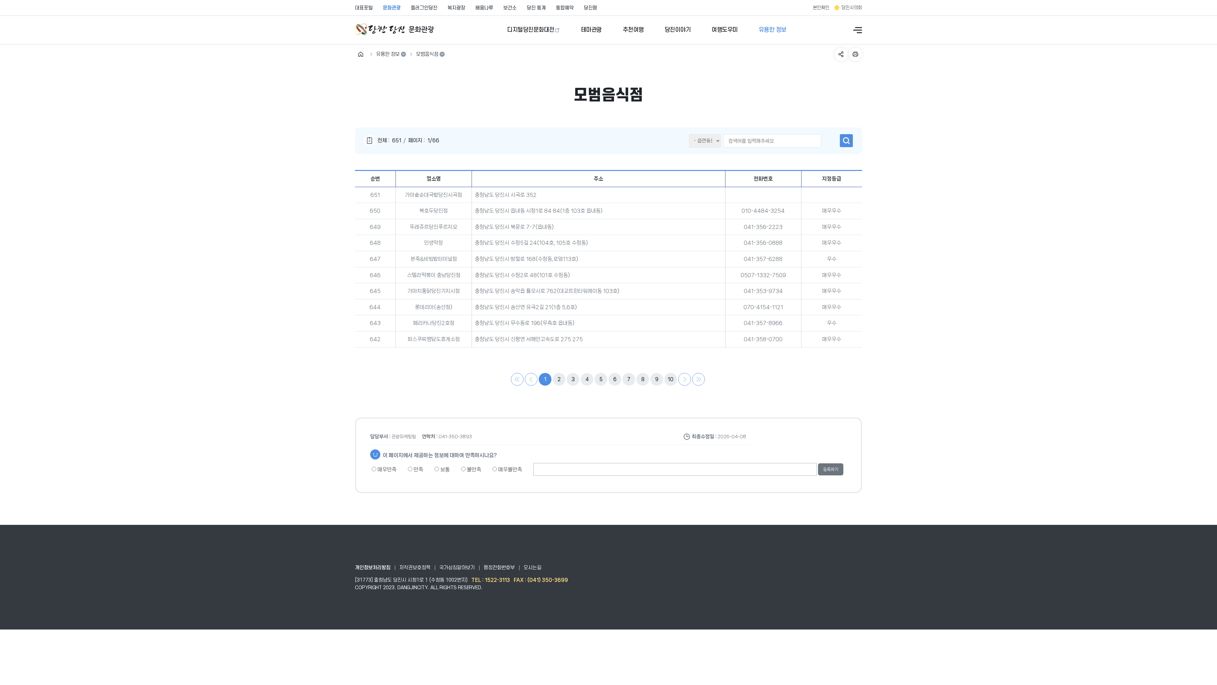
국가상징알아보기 (457, 568)
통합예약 (565, 8)
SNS (841, 54)
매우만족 (386, 469)
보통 (444, 469)
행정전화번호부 (499, 568)
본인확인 (821, 7)
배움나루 (484, 8)
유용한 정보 (772, 30)
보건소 (510, 8)
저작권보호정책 (414, 568)
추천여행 (633, 30)
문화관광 (392, 8)
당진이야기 (678, 30)
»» (698, 379)
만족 (417, 469)
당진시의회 (851, 7)
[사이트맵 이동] (857, 30)
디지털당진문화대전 (530, 30)
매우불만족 (509, 469)
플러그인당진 (424, 8)
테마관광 (591, 30)
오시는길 (532, 568)
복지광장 (456, 8)
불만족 (473, 469)
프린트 (855, 54)
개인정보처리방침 (372, 568)
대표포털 (364, 8)
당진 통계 (536, 8)
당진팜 (590, 8)
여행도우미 (725, 30)
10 (670, 379)
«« (517, 379)
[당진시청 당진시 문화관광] (394, 29)
